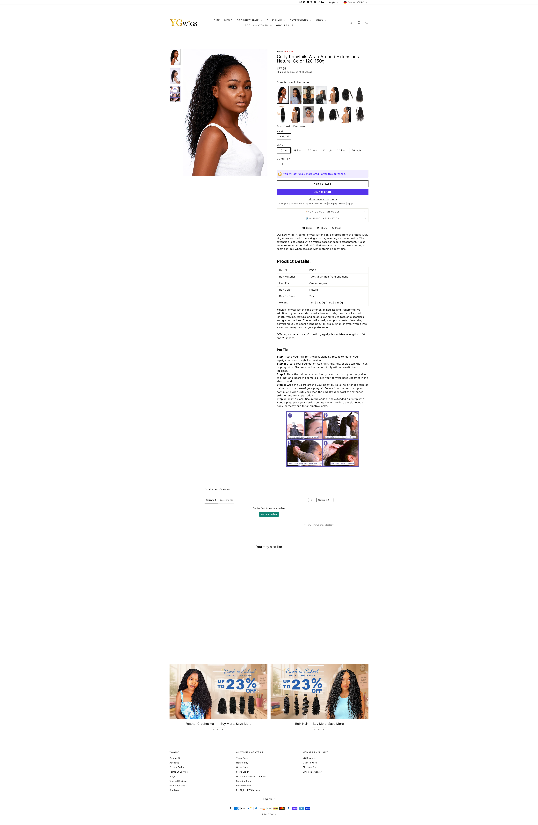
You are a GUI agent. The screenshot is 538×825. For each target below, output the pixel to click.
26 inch (356, 150)
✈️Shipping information (323, 218)
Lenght (282, 145)
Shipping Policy (244, 781)
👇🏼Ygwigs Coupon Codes (322, 212)
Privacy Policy (177, 767)
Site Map (174, 790)
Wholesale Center (312, 771)
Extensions (299, 20)
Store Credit (242, 771)
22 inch (327, 150)
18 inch (298, 150)
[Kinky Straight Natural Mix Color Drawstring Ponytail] (296, 95)
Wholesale (285, 25)
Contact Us (175, 758)
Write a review (269, 514)
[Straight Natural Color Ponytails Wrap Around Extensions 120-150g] (347, 114)
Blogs (172, 776)
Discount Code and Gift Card (251, 776)
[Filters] (311, 500)
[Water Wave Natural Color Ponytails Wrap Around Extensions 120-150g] (347, 95)
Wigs (320, 20)
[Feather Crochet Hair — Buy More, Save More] (218, 691)
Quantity (283, 159)
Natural (284, 136)
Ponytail (288, 51)
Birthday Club (310, 767)
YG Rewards (309, 758)
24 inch (341, 150)
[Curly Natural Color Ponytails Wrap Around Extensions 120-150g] (334, 114)
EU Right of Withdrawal (248, 790)
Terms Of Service (179, 771)
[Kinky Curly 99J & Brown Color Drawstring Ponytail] (308, 114)
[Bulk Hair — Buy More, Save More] (319, 691)
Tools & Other (257, 25)
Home (280, 51)
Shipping (281, 72)
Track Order (242, 758)
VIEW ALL (218, 730)
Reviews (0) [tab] (211, 500)
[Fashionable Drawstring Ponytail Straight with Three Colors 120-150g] (283, 114)
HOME (216, 20)
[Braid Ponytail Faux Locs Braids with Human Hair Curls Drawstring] (321, 114)
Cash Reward (310, 762)
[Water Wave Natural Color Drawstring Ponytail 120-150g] (308, 95)
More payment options (323, 199)
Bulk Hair (275, 20)
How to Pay (242, 762)
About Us (174, 762)
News (228, 20)
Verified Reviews (178, 781)
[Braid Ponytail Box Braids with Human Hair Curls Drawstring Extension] (360, 95)
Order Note (242, 767)
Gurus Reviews (177, 785)
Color (281, 131)
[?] (352, 203)
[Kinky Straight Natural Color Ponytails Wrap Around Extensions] (321, 95)
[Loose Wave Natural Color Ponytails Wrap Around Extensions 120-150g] (334, 95)
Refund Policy (243, 785)
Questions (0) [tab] (226, 500)
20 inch (312, 150)
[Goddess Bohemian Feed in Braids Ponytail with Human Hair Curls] (360, 114)
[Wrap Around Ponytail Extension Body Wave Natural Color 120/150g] (296, 114)
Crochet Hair (248, 20)
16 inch (284, 150)
